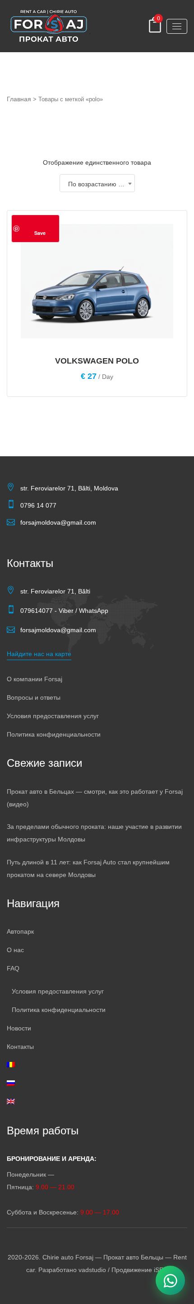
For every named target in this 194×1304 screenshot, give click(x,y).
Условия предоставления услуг (53, 715)
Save (40, 232)
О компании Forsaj (34, 679)
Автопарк (20, 931)
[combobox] (97, 183)
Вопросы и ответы (33, 697)
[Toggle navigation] (176, 26)
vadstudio (92, 1269)
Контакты (20, 1046)
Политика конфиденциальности (54, 734)
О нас (15, 949)
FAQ (13, 968)
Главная (19, 99)
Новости (19, 1028)
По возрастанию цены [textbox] (101, 184)
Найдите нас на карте (39, 653)
